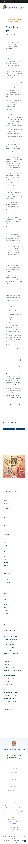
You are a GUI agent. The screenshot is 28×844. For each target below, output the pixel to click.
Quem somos (14, 772)
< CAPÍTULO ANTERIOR (13, 19)
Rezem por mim (14, 786)
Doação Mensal (21, 1)
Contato (14, 783)
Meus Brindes (7, 1)
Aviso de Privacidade (14, 790)
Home (14, 765)
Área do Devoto (14, 768)
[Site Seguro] (14, 757)
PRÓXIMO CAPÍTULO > (14, 22)
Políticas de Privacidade (14, 794)
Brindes (14, 775)
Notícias (14, 779)
